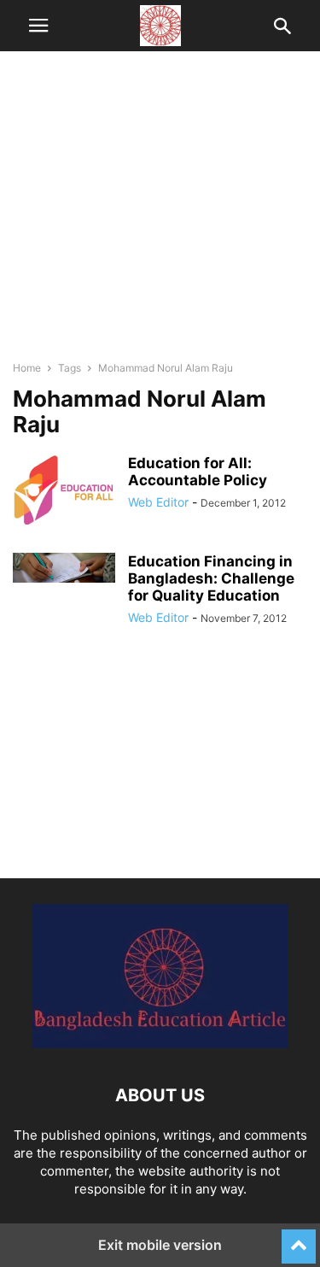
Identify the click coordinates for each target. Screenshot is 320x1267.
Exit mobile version (160, 1244)
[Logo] (160, 1043)
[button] (38, 25)
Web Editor (158, 502)
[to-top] (299, 1238)
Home (27, 367)
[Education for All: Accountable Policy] (64, 490)
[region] (160, 213)
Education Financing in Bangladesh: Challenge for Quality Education (211, 578)
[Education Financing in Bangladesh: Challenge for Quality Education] (64, 568)
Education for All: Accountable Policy (197, 472)
